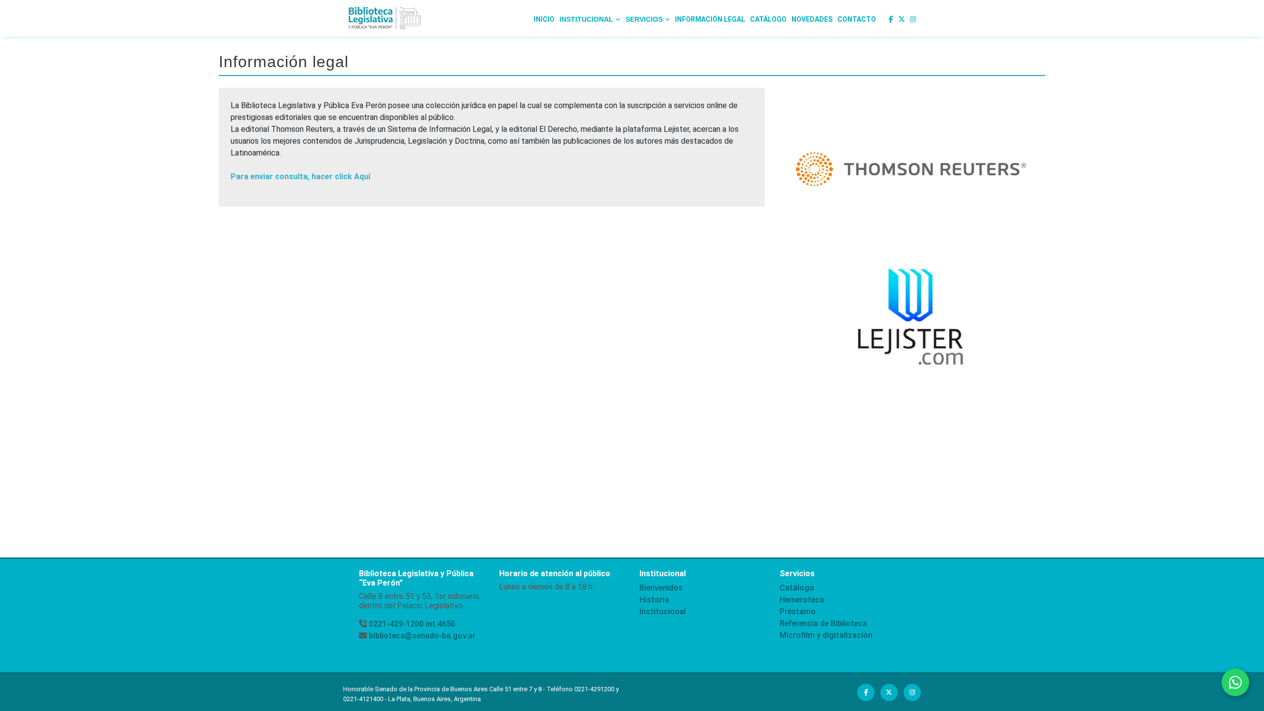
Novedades (811, 19)
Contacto (856, 19)
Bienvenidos (661, 587)
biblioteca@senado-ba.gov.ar (422, 635)
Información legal (710, 19)
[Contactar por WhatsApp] (1235, 682)
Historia (654, 599)
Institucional (662, 611)
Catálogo (768, 19)
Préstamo (798, 611)
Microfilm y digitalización (826, 635)
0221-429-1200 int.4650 (412, 624)
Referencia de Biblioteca (823, 623)
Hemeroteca (802, 599)
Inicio (544, 19)
